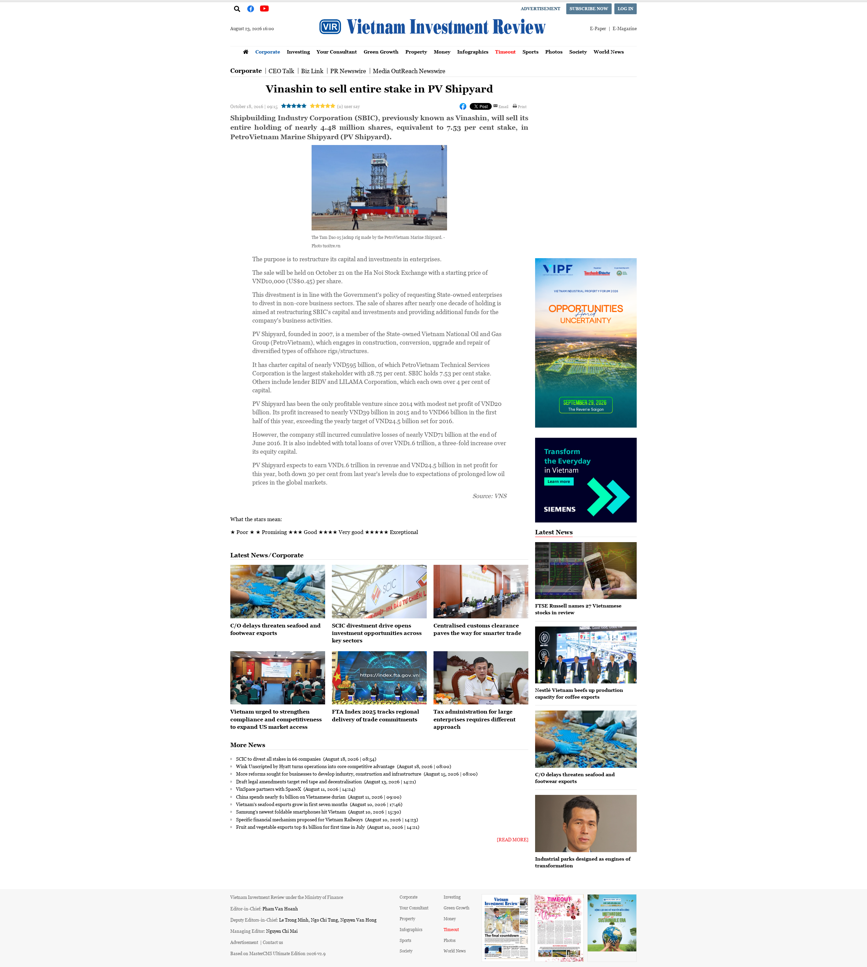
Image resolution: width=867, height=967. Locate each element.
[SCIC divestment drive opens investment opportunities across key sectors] (379, 591)
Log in (625, 8)
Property (416, 52)
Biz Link (312, 71)
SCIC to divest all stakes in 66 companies (279, 758)
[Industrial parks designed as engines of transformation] (586, 823)
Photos (554, 52)
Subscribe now (589, 8)
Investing (298, 52)
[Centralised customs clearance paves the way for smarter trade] (481, 591)
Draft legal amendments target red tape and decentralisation (299, 781)
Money (442, 52)
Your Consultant (337, 52)
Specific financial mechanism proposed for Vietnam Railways (300, 819)
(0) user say (348, 106)
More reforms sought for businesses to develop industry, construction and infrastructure (329, 773)
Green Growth (381, 52)
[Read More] (512, 839)
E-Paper (598, 28)
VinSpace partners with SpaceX (269, 788)
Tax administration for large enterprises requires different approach (474, 719)
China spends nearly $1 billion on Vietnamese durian (291, 796)
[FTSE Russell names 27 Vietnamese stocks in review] (586, 570)
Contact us (273, 942)
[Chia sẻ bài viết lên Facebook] (463, 106)
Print (522, 106)
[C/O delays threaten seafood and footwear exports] (277, 591)
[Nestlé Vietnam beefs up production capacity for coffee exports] (586, 655)
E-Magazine (625, 28)
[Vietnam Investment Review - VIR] (433, 44)
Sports (530, 52)
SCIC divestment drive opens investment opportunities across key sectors (377, 633)
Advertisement (540, 8)
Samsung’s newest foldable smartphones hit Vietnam (291, 811)
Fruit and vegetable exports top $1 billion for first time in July (301, 826)
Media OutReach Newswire (409, 71)
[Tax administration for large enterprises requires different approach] (481, 678)
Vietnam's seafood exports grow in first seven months (292, 804)
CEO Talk (281, 71)
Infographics (472, 52)
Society (578, 52)
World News (609, 52)
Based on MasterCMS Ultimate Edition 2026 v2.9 (277, 953)
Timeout (505, 52)
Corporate (267, 52)
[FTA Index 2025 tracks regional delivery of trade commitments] (379, 678)
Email (503, 106)
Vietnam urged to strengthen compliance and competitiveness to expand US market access (276, 719)
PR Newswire (348, 71)
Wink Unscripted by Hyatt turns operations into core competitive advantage (316, 766)
